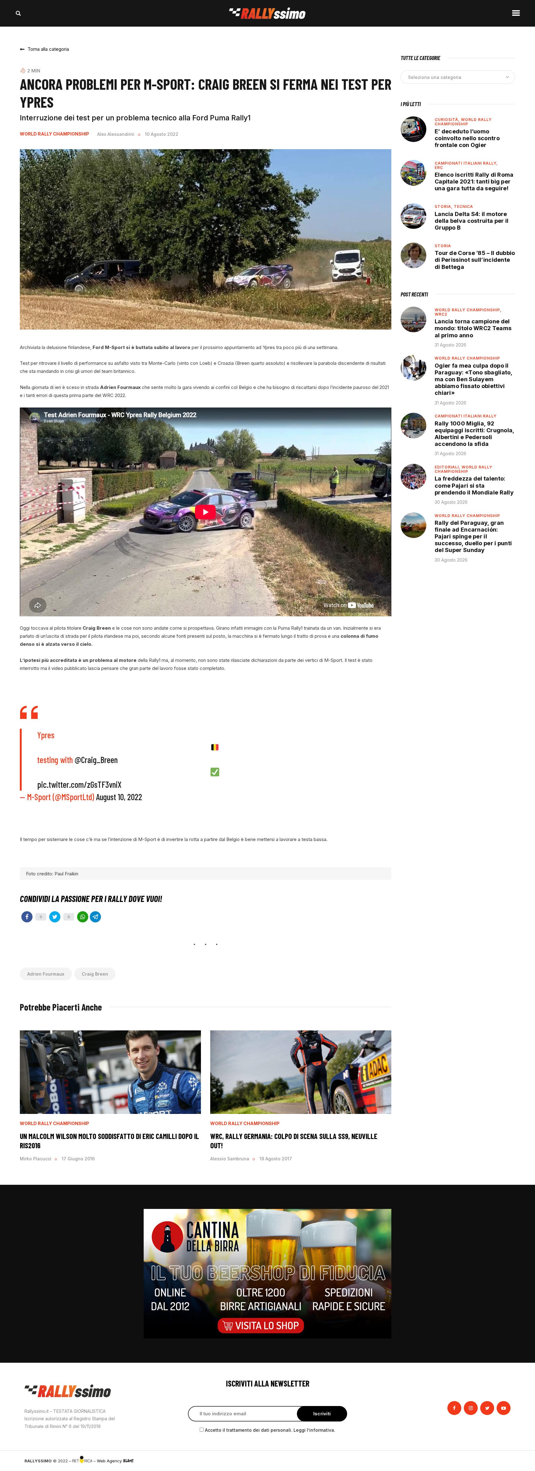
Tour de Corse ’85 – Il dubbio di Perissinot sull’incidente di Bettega (475, 260)
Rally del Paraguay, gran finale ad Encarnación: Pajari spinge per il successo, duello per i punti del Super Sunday (473, 537)
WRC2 (441, 314)
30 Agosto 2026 (451, 502)
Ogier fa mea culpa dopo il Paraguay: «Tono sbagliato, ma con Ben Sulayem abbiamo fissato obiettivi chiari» (474, 379)
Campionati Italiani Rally (466, 416)
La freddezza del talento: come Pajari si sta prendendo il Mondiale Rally (474, 485)
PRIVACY (502, 1460)
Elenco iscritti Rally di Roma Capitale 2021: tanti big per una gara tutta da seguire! (474, 181)
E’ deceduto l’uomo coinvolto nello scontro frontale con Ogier (467, 138)
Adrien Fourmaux (45, 974)
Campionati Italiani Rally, (466, 163)
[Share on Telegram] (95, 916)
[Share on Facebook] (27, 916)
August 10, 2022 (119, 797)
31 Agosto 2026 (450, 344)
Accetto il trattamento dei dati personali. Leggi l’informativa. (270, 1430)
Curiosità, (448, 119)
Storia (443, 246)
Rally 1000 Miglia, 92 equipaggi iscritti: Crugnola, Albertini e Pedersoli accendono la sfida (475, 433)
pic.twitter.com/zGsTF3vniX (79, 784)
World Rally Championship (54, 134)
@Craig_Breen (96, 759)
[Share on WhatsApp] (82, 916)
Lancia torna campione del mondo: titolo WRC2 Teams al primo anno (473, 328)
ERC (439, 167)
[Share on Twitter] (54, 916)
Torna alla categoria (48, 49)
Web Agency (110, 1460)
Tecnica (463, 206)
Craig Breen (95, 974)
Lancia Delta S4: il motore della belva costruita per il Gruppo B (471, 221)
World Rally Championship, (468, 310)
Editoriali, (448, 467)
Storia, (444, 206)
